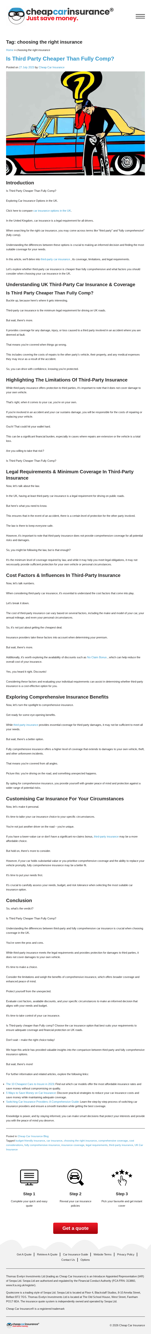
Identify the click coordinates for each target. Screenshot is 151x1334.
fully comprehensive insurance (42, 1145)
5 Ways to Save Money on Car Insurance (31, 1092)
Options (85, 1259)
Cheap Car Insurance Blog (33, 1136)
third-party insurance (25, 724)
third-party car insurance (55, 259)
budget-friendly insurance (30, 1140)
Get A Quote (24, 1254)
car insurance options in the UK (52, 210)
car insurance (54, 1140)
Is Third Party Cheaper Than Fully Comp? (60, 59)
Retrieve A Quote (47, 1254)
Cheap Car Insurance (51, 67)
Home (9, 50)
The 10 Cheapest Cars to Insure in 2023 (30, 1084)
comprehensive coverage (113, 1140)
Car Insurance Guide (75, 1254)
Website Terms (103, 1254)
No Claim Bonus (97, 657)
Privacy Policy (125, 1254)
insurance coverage (72, 1145)
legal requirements (97, 1145)
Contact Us (68, 1259)
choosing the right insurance (80, 1140)
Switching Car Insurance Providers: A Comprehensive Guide (42, 1101)
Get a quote (75, 1228)
